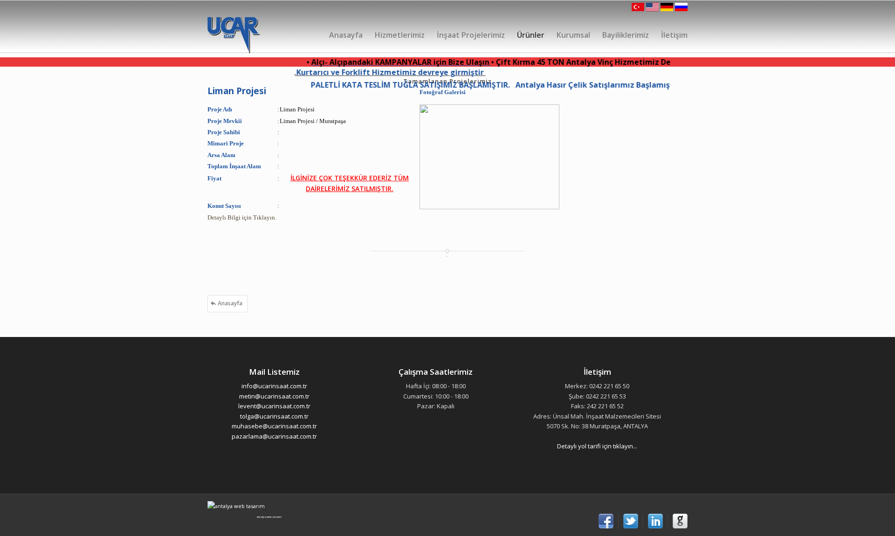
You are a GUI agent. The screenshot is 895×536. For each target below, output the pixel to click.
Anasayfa (346, 35)
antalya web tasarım (269, 517)
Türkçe (639, 7)
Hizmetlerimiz (400, 35)
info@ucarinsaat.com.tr (274, 386)
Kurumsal (573, 35)
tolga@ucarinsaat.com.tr (274, 416)
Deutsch (667, 7)
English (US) (653, 7)
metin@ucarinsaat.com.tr (274, 396)
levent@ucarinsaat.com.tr (274, 406)
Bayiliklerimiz (625, 35)
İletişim (674, 35)
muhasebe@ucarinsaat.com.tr (274, 426)
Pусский (681, 7)
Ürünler (530, 35)
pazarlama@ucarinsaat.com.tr (274, 436)
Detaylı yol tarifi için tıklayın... (597, 446)
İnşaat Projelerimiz (471, 35)
